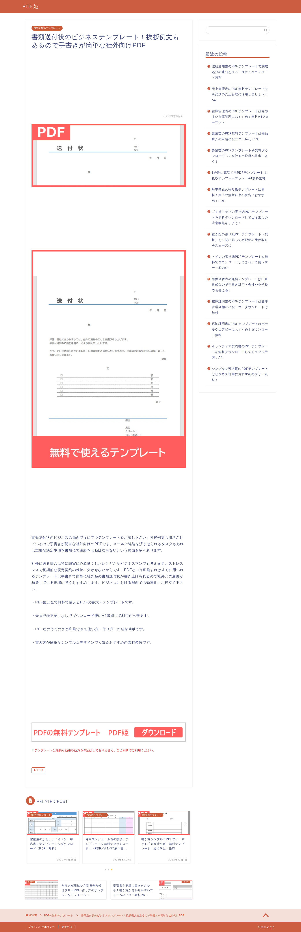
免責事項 (67, 926)
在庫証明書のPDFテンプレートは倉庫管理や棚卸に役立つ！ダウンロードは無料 (240, 307)
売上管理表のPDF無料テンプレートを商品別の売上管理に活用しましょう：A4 (240, 94)
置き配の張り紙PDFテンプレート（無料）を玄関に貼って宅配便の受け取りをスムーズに (240, 240)
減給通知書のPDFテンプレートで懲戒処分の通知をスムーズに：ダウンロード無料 (240, 72)
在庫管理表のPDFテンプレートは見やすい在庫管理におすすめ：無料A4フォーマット (240, 117)
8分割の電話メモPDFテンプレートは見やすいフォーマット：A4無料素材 (239, 175)
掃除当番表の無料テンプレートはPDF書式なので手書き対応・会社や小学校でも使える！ (240, 285)
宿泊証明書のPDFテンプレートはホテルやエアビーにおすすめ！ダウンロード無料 (240, 329)
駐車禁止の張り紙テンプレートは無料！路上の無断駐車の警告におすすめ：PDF (238, 195)
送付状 (39, 770)
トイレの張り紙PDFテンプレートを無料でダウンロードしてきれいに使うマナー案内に (240, 262)
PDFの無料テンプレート (47, 28)
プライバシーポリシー (41, 926)
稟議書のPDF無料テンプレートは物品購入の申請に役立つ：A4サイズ (240, 136)
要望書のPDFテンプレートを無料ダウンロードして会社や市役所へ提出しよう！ (240, 156)
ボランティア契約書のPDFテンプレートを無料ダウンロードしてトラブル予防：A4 (240, 352)
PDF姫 (31, 6)
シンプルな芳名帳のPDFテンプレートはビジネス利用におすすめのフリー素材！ (240, 374)
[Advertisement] (109, 80)
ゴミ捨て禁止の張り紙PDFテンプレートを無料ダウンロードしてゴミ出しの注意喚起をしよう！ (240, 217)
